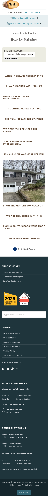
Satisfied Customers (12, 281)
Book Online (34, 12)
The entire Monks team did (24, 109)
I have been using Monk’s (24, 238)
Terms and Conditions (12, 355)
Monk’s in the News (11, 346)
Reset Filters (11, 58)
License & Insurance (11, 342)
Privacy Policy (9, 351)
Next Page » (29, 249)
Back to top (23, 492)
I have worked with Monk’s (24, 86)
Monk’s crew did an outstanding (16, 97)
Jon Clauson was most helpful (24, 154)
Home (15, 33)
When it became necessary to (24, 76)
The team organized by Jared (24, 119)
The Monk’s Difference (12, 272)
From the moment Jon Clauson (23, 206)
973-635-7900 (13, 412)
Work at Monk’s (9, 338)
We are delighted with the (24, 216)
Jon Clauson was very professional (17, 142)
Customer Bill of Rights (13, 277)
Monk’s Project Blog (11, 333)
